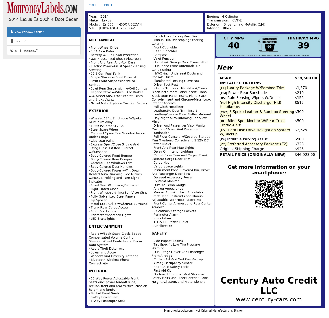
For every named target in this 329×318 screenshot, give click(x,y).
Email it (109, 4)
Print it (92, 4)
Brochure (20, 41)
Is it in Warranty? (25, 50)
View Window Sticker (28, 32)
